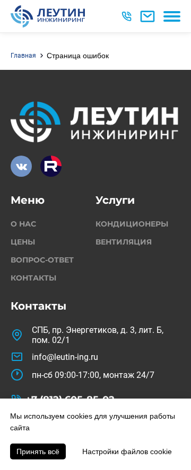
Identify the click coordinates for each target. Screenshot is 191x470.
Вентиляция (124, 242)
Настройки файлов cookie (127, 451)
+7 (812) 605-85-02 (128, 16)
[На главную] (48, 16)
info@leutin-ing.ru (65, 357)
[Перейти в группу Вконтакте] (21, 166)
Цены (23, 242)
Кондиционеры (132, 224)
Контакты (33, 278)
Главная (23, 55)
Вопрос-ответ (42, 260)
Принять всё (37, 451)
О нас (23, 224)
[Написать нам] (147, 16)
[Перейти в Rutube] (51, 166)
